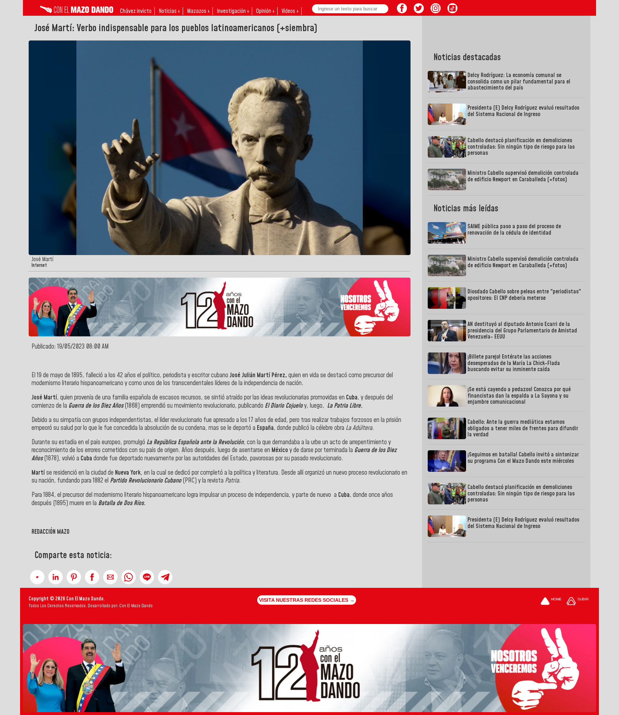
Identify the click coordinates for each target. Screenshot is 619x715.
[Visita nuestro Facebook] (402, 11)
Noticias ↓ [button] (169, 11)
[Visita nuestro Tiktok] (452, 11)
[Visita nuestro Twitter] (419, 11)
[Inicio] (76, 11)
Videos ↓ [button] (290, 11)
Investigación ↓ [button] (233, 11)
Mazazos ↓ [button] (198, 11)
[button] (37, 577)
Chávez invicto (136, 11)
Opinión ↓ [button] (265, 11)
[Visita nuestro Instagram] (436, 11)
